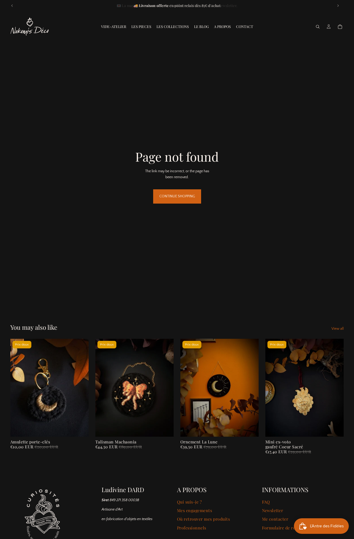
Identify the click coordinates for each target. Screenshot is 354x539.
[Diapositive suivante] (338, 5)
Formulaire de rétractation (288, 527)
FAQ (266, 502)
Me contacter (275, 519)
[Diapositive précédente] (12, 5)
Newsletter (272, 510)
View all (337, 329)
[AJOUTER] (250, 428)
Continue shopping (177, 196)
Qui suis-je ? (189, 502)
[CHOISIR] (80, 428)
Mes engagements (194, 510)
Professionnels (191, 527)
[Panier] (340, 26)
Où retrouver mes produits (203, 519)
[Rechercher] (317, 26)
